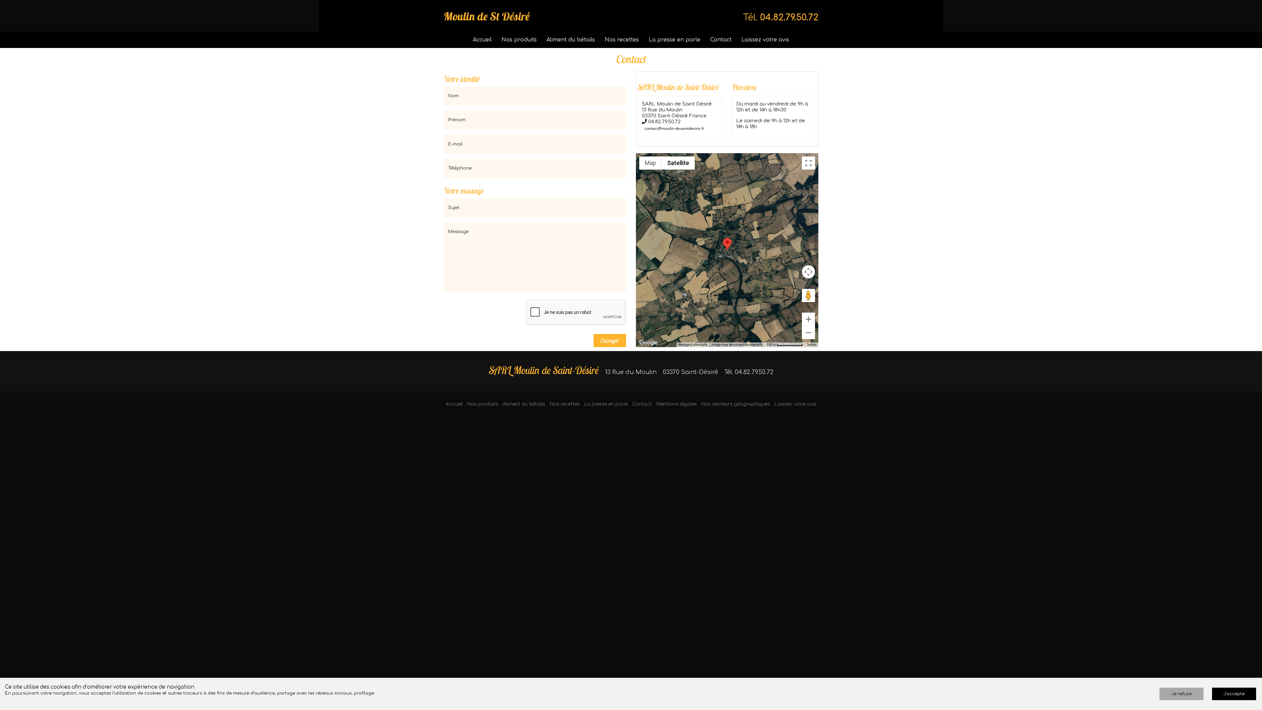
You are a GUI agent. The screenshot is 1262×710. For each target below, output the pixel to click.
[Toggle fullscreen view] (808, 163)
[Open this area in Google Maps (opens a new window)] (648, 343)
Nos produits (519, 40)
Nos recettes (622, 40)
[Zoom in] (808, 319)
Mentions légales (677, 404)
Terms (811, 344)
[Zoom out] (808, 332)
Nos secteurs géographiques (735, 404)
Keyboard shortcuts (693, 344)
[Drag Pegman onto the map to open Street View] (808, 295)
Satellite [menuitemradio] (678, 162)
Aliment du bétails (571, 40)
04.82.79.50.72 (789, 17)
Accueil (482, 40)
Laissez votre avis (765, 40)
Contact (721, 40)
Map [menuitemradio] (650, 162)
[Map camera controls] (808, 271)
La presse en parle (674, 40)
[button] (727, 244)
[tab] (727, 109)
